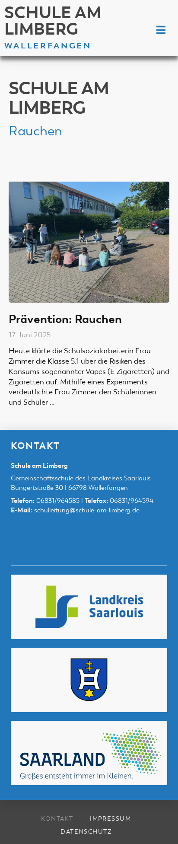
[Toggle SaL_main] (161, 30)
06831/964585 (57, 501)
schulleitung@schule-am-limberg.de (87, 510)
